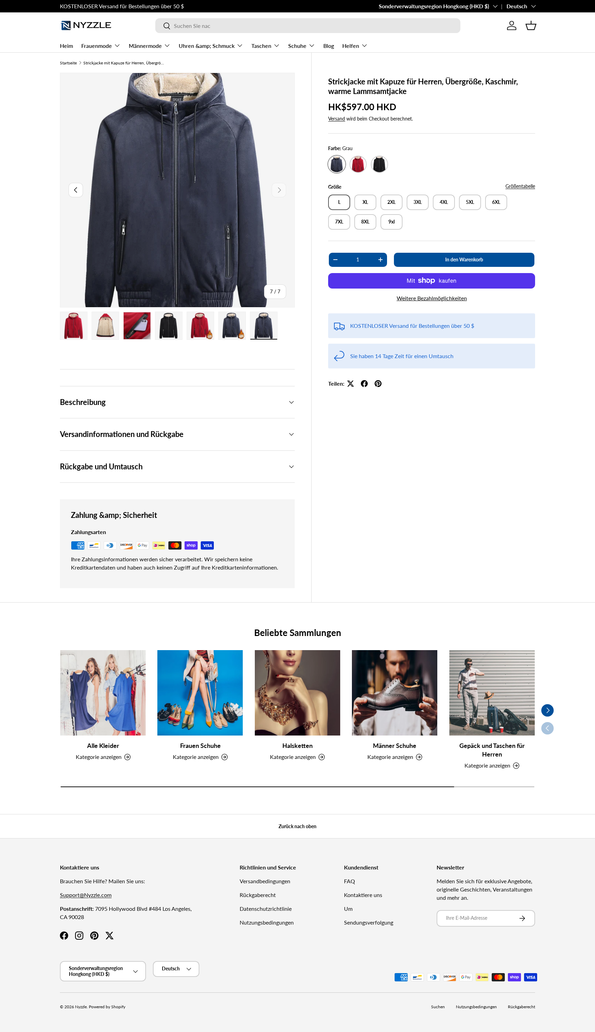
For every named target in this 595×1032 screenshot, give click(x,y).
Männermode (145, 45)
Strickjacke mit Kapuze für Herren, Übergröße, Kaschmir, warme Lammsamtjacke (124, 62)
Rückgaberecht (258, 895)
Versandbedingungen (265, 881)
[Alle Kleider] (103, 693)
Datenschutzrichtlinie (266, 908)
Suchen (438, 1006)
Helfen (350, 45)
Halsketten (297, 745)
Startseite (68, 62)
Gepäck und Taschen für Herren (492, 750)
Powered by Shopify (107, 1006)
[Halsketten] (297, 693)
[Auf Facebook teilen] (364, 383)
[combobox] (307, 25)
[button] (531, 25)
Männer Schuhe (394, 745)
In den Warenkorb (464, 259)
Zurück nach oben (297, 826)
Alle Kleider (103, 745)
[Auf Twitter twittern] (350, 383)
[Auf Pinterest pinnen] (378, 383)
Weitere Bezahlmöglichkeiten (432, 298)
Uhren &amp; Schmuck (206, 45)
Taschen (261, 45)
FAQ (349, 881)
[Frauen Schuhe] (200, 693)
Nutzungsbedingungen (267, 922)
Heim (66, 45)
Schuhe (297, 45)
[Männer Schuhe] (394, 693)
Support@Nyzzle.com (86, 895)
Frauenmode (96, 45)
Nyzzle (81, 1006)
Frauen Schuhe (200, 745)
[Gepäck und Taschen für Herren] (492, 693)
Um (348, 908)
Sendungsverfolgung (368, 922)
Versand (336, 119)
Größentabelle (520, 186)
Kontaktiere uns (363, 895)
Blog (328, 45)
